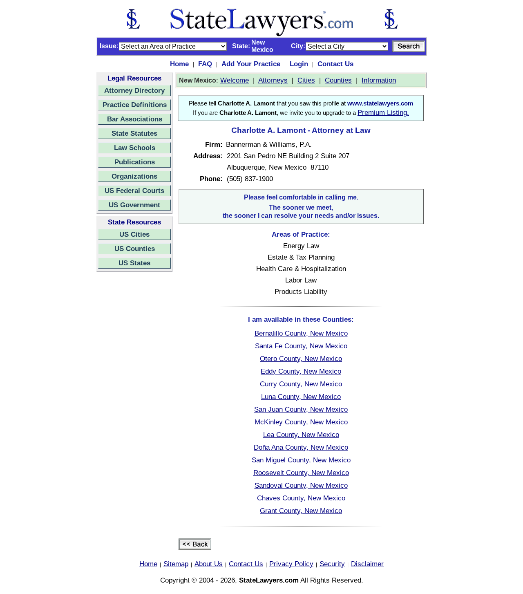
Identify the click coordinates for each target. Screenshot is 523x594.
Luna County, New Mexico (301, 396)
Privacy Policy (291, 564)
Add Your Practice (250, 64)
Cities (306, 80)
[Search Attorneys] (408, 46)
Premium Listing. (383, 112)
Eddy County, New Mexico (301, 371)
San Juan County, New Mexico (301, 409)
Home (179, 64)
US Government (134, 205)
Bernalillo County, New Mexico (301, 333)
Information (379, 80)
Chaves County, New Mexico (301, 498)
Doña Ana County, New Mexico (301, 447)
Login (299, 64)
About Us (208, 564)
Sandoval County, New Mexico (301, 485)
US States (134, 263)
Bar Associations (134, 119)
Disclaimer (367, 564)
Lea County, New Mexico (301, 434)
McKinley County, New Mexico (301, 422)
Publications (134, 162)
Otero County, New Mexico (301, 358)
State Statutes (134, 133)
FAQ (205, 64)
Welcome (234, 80)
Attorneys (273, 80)
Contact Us (335, 64)
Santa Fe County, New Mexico (301, 346)
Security (332, 564)
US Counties (134, 248)
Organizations (134, 176)
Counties (338, 80)
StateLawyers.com (269, 580)
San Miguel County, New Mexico (301, 460)
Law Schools (134, 147)
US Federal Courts (134, 190)
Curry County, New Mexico (301, 384)
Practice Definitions (135, 105)
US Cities (134, 234)
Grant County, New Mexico (301, 511)
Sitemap (175, 564)
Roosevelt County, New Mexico (301, 472)
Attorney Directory (134, 90)
